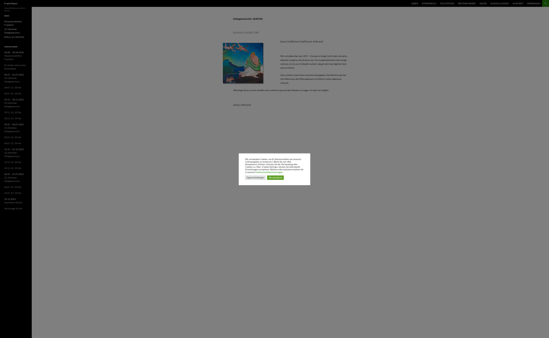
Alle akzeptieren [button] (275, 177)
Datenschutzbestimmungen (269, 172)
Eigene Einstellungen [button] (255, 177)
